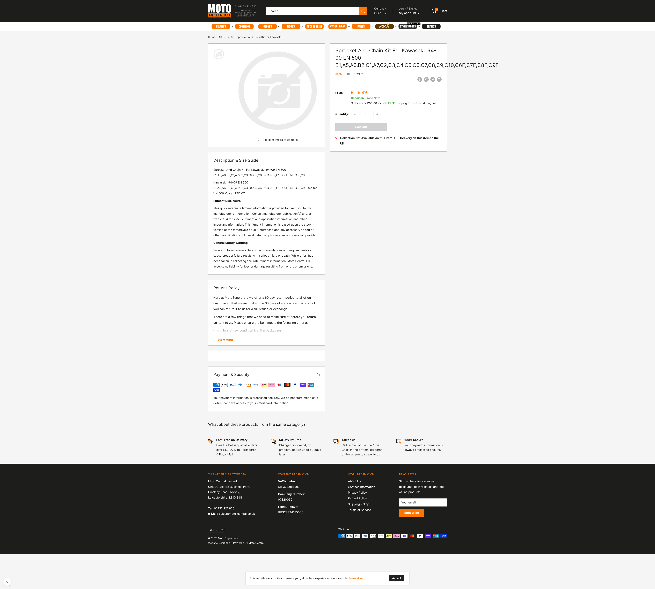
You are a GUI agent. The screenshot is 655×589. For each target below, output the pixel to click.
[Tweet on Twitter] (432, 79)
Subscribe (411, 512)
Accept (396, 578)
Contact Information (361, 487)
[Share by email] (439, 79)
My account (408, 13)
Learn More (356, 578)
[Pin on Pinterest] (426, 79)
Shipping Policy (358, 504)
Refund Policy (357, 498)
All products (226, 37)
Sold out (361, 127)
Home (211, 37)
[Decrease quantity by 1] (354, 114)
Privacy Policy (357, 492)
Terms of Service (359, 510)
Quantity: (342, 114)
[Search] (363, 11)
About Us (354, 481)
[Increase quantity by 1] (377, 114)
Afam (338, 74)
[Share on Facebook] (419, 79)
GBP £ (213, 529)
